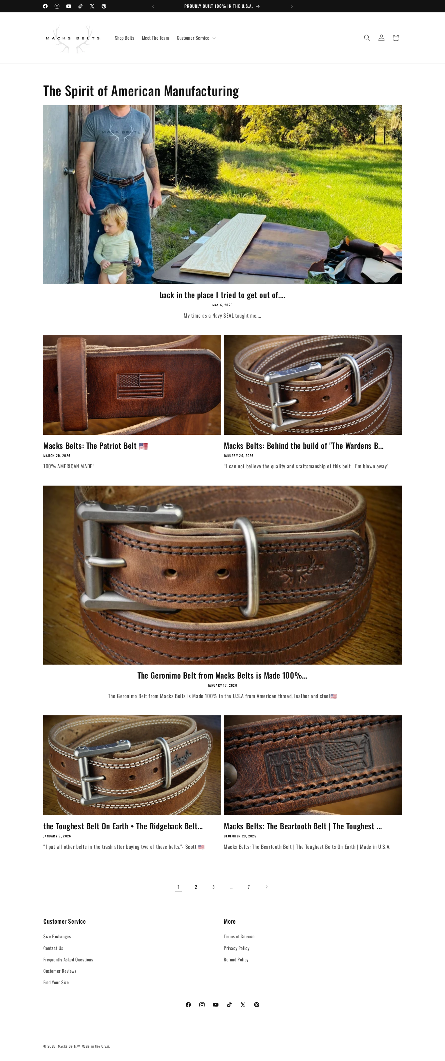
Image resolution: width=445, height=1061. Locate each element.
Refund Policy (236, 959)
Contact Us (53, 947)
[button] (195, 38)
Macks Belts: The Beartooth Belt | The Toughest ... (303, 826)
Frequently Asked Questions (68, 959)
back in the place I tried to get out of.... (223, 295)
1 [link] (179, 887)
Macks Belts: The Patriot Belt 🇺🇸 (96, 445)
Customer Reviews (60, 970)
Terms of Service (239, 936)
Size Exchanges (57, 936)
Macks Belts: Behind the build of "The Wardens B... (304, 445)
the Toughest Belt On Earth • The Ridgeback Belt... (123, 826)
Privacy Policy (236, 947)
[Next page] (266, 887)
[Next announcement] (292, 6)
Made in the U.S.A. (96, 1046)
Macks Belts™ (69, 1046)
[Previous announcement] (153, 6)
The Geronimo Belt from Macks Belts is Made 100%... (222, 675)
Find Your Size (56, 982)
